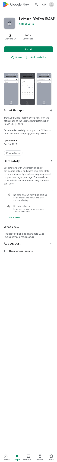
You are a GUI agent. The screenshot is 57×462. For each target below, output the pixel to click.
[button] (15, 39)
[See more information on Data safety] (51, 161)
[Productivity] (13, 153)
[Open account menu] (51, 4)
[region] (28, 36)
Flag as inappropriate (18, 250)
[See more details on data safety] (14, 217)
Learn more (18, 198)
